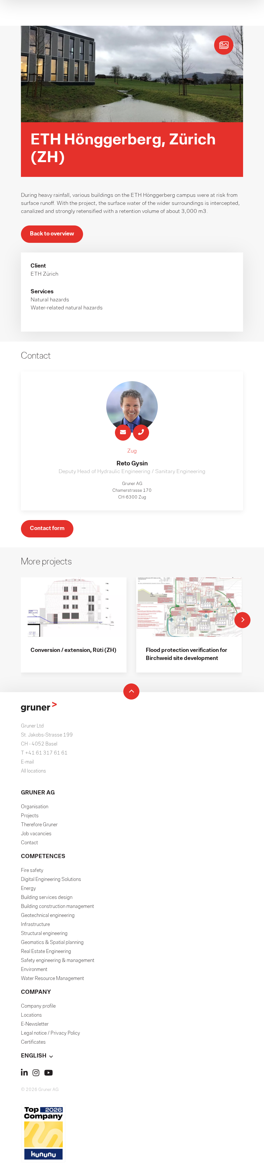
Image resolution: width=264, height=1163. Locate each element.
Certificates (33, 1042)
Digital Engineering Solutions (51, 879)
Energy (28, 888)
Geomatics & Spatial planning (52, 942)
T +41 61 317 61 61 (44, 753)
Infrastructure (35, 924)
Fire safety (32, 870)
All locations (33, 771)
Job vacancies (36, 834)
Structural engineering (44, 933)
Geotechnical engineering (48, 915)
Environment (34, 969)
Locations (31, 1015)
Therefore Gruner (39, 825)
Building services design (46, 897)
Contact (29, 843)
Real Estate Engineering (46, 951)
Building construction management (57, 906)
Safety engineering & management (57, 960)
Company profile (38, 1006)
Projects (30, 816)
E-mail (27, 762)
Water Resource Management (52, 978)
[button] (132, 1056)
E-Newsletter (35, 1024)
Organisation (34, 807)
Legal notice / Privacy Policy (50, 1033)
